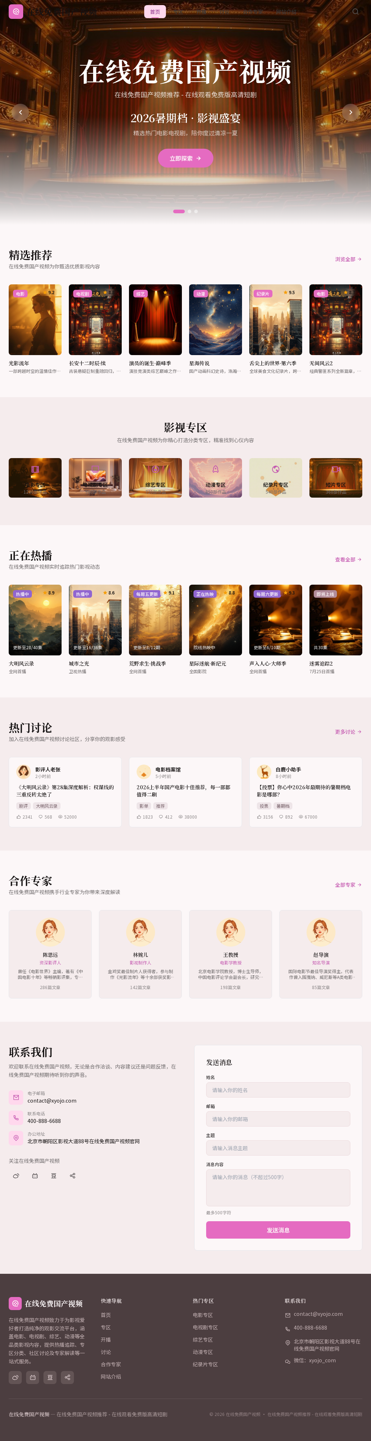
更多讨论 (345, 731)
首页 (155, 11)
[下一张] (350, 112)
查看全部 (345, 559)
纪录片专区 (205, 1364)
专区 (178, 11)
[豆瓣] (53, 1176)
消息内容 (215, 1164)
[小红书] (72, 1176)
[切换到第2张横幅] (189, 211)
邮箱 (210, 1106)
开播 (201, 11)
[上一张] (20, 112)
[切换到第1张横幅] (179, 211)
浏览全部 (345, 259)
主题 (210, 1135)
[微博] (16, 1176)
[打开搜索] (355, 12)
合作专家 (253, 11)
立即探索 (181, 158)
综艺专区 (203, 1339)
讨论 (225, 11)
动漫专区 (203, 1351)
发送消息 (278, 1230)
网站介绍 (286, 11)
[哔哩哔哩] (35, 1176)
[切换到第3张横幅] (196, 211)
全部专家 (345, 884)
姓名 (210, 1077)
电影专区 (203, 1314)
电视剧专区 (205, 1327)
